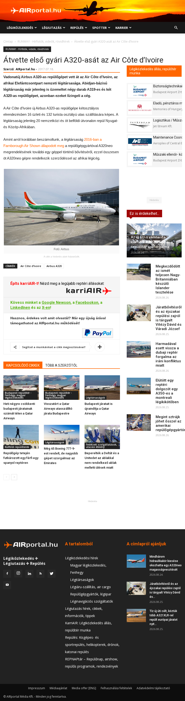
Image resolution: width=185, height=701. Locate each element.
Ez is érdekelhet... (144, 213)
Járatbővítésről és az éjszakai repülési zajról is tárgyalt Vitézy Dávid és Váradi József (169, 318)
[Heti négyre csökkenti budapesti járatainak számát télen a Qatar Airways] (21, 387)
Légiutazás (52, 27)
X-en (46, 307)
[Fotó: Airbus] (61, 207)
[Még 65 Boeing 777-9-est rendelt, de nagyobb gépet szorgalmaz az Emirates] (61, 435)
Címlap (8, 41)
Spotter (99, 27)
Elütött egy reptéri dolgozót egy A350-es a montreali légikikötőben (167, 391)
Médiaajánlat (58, 688)
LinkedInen (20, 307)
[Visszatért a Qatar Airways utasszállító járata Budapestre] (61, 387)
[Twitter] (51, 574)
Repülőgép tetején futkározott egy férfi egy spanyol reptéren (20, 458)
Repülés (77, 27)
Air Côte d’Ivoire (30, 266)
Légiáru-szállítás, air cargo (90, 587)
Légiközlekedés (20, 27)
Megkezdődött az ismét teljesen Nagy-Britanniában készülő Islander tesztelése (168, 279)
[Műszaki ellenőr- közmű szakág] (140, 159)
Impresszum (36, 688)
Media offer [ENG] (84, 688)
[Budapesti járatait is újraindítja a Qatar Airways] (102, 387)
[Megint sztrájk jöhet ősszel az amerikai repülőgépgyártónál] (139, 422)
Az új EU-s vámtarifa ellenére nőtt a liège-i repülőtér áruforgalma (150, 242)
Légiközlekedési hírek (81, 558)
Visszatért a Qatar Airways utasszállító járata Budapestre (58, 408)
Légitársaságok (95, 397)
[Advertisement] (92, 514)
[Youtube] (7, 585)
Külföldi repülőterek (17, 447)
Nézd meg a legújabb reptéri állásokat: (71, 283)
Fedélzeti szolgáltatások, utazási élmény (101, 446)
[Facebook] (7, 574)
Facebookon (87, 302)
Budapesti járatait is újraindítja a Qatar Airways (98, 408)
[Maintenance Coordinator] (140, 142)
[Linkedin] (29, 574)
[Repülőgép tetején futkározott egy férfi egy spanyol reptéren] (21, 437)
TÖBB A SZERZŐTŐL (61, 365)
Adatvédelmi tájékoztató (153, 688)
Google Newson (56, 302)
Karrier (121, 27)
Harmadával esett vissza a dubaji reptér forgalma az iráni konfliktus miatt (168, 355)
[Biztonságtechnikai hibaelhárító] (140, 90)
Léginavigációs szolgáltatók (91, 601)
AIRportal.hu (25, 69)
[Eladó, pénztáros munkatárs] (140, 108)
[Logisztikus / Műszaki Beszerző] (140, 125)
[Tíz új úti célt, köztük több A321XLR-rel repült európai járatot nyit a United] (136, 615)
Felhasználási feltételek (116, 688)
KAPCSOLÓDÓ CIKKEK (23, 365)
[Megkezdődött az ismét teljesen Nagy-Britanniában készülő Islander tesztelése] (139, 272)
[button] (176, 27)
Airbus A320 (54, 266)
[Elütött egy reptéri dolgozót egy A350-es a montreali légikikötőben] (139, 386)
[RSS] (40, 574)
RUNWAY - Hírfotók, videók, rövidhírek (44, 41)
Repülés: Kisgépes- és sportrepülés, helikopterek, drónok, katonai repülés (92, 644)
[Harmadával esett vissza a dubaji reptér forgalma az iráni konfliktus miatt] (139, 349)
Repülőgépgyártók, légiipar (90, 594)
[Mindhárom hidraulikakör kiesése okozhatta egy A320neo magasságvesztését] (136, 561)
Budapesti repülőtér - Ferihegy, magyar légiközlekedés (18, 395)
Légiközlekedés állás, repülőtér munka (153, 71)
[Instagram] (18, 573)
